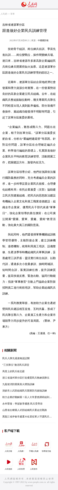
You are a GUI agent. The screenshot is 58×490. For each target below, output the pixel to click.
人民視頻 (8, 469)
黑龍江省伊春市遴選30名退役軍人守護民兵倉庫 (28, 416)
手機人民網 (33, 451)
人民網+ (21, 451)
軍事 (12, 14)
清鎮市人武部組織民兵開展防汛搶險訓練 (24, 390)
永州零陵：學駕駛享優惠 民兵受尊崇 (22, 403)
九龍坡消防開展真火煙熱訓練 (18, 384)
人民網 (3, 14)
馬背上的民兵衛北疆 (13, 371)
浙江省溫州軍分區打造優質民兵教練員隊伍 (25, 377)
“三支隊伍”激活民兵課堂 (15, 364)
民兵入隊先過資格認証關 (16, 358)
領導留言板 (46, 451)
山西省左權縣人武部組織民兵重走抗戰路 (24, 410)
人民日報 (8, 451)
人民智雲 (21, 469)
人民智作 (33, 469)
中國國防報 (43, 40)
